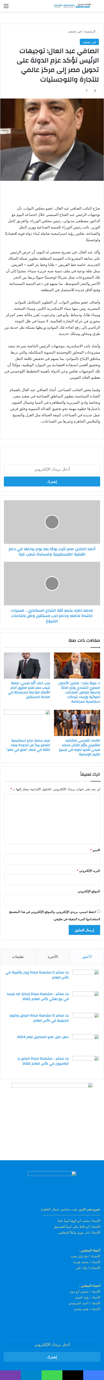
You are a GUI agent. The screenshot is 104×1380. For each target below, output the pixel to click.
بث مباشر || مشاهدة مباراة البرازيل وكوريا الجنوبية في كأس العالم (39, 1018)
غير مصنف (75, 31)
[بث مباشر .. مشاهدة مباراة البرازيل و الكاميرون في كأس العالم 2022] (85, 1065)
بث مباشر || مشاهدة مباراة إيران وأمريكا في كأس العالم (37, 975)
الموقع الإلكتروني (89, 891)
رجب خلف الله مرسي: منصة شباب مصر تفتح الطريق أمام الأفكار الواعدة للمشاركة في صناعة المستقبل (29, 690)
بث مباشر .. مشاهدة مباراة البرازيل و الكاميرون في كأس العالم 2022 (43, 1061)
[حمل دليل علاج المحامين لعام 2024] (85, 1043)
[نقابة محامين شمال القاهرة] (72, 5)
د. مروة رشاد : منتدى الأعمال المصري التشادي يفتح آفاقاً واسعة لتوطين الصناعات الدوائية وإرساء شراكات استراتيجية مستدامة (79, 692)
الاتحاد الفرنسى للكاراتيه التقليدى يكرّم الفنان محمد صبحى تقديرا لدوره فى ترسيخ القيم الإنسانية (79, 747)
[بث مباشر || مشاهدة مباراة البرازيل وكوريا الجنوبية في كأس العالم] (85, 1022)
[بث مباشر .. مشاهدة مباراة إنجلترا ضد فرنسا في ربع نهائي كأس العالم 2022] (85, 1000)
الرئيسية (90, 31)
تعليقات (18, 956)
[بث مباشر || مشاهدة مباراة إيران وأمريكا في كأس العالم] (85, 979)
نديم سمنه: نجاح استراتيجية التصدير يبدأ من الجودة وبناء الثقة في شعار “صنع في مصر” (28, 745)
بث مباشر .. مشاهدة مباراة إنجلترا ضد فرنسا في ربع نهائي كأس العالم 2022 (38, 996)
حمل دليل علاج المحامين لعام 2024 (43, 1037)
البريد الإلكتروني (88, 870)
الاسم (95, 850)
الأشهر (87, 956)
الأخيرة (53, 956)
